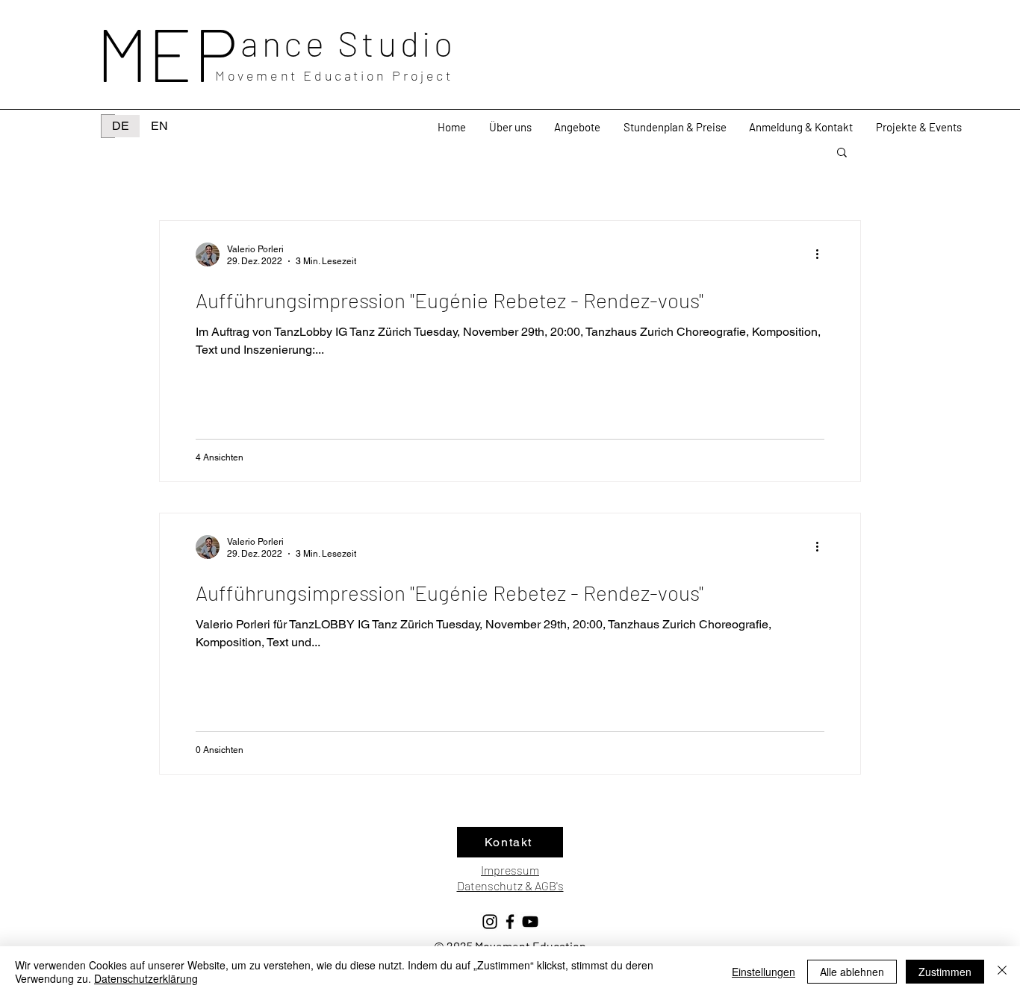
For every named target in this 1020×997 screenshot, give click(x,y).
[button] (577, 127)
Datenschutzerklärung (146, 978)
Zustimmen (944, 971)
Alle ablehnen (852, 971)
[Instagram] (490, 921)
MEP (166, 52)
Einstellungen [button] (763, 971)
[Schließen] (1002, 971)
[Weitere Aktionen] (822, 254)
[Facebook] (510, 921)
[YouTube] (530, 921)
